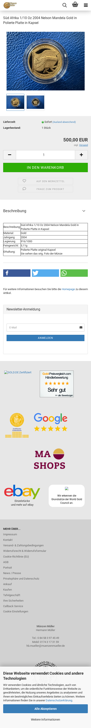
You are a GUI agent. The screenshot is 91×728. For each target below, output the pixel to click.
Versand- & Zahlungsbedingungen (23, 545)
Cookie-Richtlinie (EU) (16, 556)
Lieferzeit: (9, 121)
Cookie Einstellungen (15, 611)
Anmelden (45, 337)
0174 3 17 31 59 (49, 642)
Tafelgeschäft (11, 595)
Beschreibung (14, 211)
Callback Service (13, 606)
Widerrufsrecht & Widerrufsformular (24, 550)
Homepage (68, 289)
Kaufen (7, 589)
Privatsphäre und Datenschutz (21, 578)
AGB (5, 562)
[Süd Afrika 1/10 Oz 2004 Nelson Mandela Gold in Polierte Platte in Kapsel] (46, 60)
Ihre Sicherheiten (13, 600)
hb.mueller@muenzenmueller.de (45, 645)
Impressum (10, 534)
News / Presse (12, 573)
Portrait (7, 567)
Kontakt (7, 539)
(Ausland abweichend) (64, 122)
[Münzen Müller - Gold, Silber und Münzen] (8, 5)
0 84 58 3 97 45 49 (48, 637)
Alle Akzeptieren (45, 708)
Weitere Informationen (45, 719)
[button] (16, 273)
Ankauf (7, 584)
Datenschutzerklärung (59, 700)
